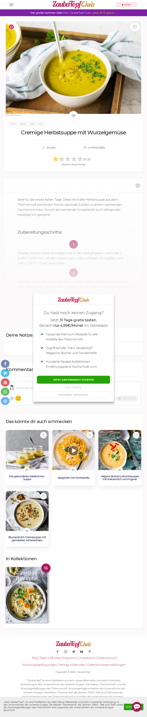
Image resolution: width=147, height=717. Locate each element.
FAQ (35, 658)
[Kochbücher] (74, 116)
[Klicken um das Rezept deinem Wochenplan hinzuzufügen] (43, 435)
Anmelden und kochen (73, 394)
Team (44, 658)
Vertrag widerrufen (72, 665)
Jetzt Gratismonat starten (73, 379)
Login (126, 5)
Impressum (87, 658)
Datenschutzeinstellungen (106, 665)
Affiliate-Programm (63, 658)
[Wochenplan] (135, 27)
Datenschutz (107, 658)
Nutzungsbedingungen (39, 665)
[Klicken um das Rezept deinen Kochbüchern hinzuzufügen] (27, 470)
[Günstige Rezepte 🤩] (27, 595)
